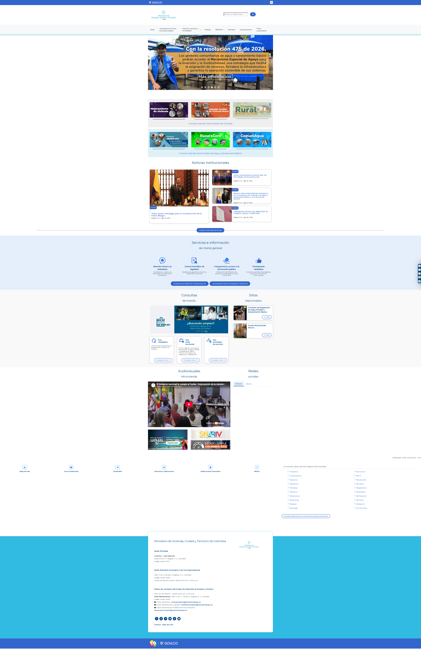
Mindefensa (294, 484)
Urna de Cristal (361, 508)
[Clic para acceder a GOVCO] (169, 643)
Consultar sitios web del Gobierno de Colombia (305, 467)
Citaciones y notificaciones (164, 471)
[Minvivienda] (249, 544)
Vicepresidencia (295, 476)
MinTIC (358, 476)
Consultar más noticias (210, 230)
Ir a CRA (267, 317)
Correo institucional (71, 471)
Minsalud (293, 504)
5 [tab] (215, 87)
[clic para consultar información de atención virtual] (162, 260)
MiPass (257, 471)
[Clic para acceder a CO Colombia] (153, 643)
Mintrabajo (294, 488)
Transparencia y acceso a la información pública (226, 267)
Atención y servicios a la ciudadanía (190, 30)
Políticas (157, 625)
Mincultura (360, 484)
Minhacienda (294, 500)
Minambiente (361, 492)
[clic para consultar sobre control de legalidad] (194, 260)
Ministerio (218, 29)
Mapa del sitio (25, 471)
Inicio (152, 30)
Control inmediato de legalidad (194, 267)
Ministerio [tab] (238, 384)
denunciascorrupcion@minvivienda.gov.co (170, 610)
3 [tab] (208, 87)
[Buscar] (253, 14)
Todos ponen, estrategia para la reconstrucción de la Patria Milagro (176, 214)
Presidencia (294, 472)
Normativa (231, 30)
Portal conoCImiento (262, 30)
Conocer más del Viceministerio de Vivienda (210, 123)
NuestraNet (117, 471)
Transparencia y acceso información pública (167, 30)
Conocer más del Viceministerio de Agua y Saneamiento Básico (210, 153)
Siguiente (265, 62)
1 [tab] (202, 87)
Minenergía (294, 508)
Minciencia (360, 500)
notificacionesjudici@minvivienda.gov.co (197, 605)
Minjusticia (293, 480)
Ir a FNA (267, 335)
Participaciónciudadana (259, 267)
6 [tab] (218, 87)
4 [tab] (212, 87)
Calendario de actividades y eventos (230, 284)
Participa (208, 30)
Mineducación (361, 480)
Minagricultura (361, 488)
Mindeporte (360, 504)
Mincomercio (361, 472)
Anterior (155, 62)
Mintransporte (361, 496)
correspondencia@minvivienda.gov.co (186, 602)
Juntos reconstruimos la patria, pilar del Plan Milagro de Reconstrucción (250, 176)
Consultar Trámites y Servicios (188, 284)
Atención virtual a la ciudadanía (162, 267)
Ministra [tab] (249, 384)
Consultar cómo (162, 360)
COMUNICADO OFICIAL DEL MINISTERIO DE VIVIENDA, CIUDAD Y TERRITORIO (251, 212)
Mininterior (293, 492)
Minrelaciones (295, 496)
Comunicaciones (246, 30)
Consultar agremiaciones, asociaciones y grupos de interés (306, 516)
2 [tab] (205, 87)
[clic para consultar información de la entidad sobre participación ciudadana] (258, 260)
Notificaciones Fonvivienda (210, 471)
